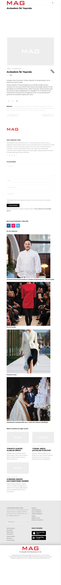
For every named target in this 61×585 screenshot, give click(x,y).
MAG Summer (11, 528)
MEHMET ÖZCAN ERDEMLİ (13, 110)
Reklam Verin (36, 518)
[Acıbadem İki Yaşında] (30, 129)
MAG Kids (10, 530)
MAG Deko (10, 534)
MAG (11, 75)
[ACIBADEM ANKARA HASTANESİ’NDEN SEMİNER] (18, 468)
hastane (51, 108)
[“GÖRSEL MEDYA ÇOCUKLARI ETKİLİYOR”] (43, 437)
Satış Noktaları (36, 510)
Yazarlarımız (11, 540)
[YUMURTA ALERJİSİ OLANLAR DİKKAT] (18, 437)
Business (9, 538)
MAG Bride (10, 532)
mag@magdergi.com (14, 515)
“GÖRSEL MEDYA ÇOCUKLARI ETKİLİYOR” (41, 449)
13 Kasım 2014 (17, 68)
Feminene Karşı (12, 374)
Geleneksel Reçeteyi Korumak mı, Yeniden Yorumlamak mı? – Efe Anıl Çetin (30, 279)
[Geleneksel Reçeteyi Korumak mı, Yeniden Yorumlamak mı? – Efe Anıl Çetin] (28, 256)
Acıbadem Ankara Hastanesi (22, 106)
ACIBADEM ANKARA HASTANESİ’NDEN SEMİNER (18, 480)
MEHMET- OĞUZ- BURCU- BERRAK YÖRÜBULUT (33, 110)
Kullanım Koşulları (37, 520)
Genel (9, 68)
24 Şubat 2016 (40, 446)
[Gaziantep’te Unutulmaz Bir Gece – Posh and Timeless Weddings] (28, 399)
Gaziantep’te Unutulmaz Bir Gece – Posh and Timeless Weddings (27, 422)
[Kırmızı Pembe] (28, 303)
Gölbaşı (18, 108)
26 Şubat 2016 (14, 446)
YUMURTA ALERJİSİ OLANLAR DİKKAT (14, 449)
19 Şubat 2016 (14, 476)
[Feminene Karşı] (28, 351)
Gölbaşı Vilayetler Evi (28, 108)
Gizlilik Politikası (37, 513)
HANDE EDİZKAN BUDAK (41, 108)
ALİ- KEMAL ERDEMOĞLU (37, 106)
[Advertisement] (30, 22)
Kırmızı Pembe (11, 327)
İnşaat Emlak (11, 536)
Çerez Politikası (37, 512)
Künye (34, 516)
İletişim (34, 508)
